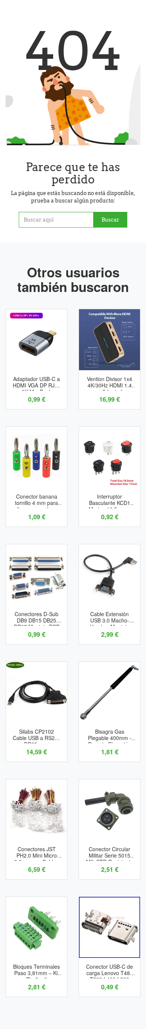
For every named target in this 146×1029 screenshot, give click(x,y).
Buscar (110, 220)
